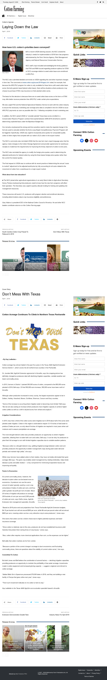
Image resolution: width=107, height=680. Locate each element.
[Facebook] (97, 2)
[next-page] (7, 274)
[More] (57, 219)
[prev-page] (3, 274)
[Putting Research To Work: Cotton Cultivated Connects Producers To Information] (58, 258)
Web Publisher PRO (21, 674)
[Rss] (103, 2)
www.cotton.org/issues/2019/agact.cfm (36, 82)
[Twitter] (100, 2)
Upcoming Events (82, 149)
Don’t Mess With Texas (61, 232)
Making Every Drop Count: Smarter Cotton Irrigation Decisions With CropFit (13, 267)
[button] (100, 15)
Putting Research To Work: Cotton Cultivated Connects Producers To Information (58, 267)
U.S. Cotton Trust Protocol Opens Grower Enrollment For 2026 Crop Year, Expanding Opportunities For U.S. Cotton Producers (35, 265)
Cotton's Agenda (8, 22)
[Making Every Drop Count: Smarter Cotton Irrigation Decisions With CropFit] (13, 258)
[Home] (3, 16)
